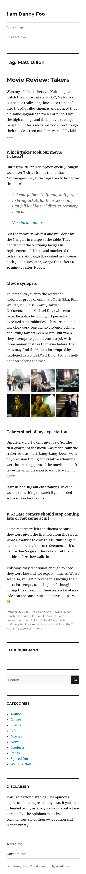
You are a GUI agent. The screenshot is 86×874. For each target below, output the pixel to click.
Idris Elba (29, 616)
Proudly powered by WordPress (50, 866)
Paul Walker (28, 624)
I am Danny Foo (26, 14)
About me (15, 27)
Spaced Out (19, 759)
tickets (60, 624)
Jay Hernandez (47, 616)
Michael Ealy (48, 620)
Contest (17, 720)
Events (16, 725)
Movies (36, 611)
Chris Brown (52, 611)
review (41, 624)
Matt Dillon (31, 620)
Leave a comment (30, 628)
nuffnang (13, 624)
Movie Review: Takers (38, 79)
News (15, 742)
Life (14, 731)
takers (51, 624)
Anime (16, 714)
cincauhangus (31, 222)
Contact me (16, 37)
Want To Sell (21, 764)
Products (18, 747)
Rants (15, 753)
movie (61, 620)
